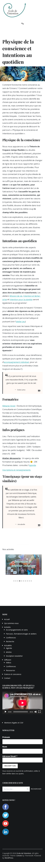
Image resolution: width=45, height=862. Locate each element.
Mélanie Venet (8, 406)
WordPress (9, 858)
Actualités (8, 645)
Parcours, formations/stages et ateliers (21, 634)
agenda (32, 465)
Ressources (10, 670)
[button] (14, 581)
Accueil (7, 619)
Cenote (19, 855)
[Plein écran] (39, 712)
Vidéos (8, 662)
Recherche (10, 641)
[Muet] (35, 712)
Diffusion (7, 660)
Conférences (11, 637)
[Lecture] (5, 712)
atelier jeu (20, 321)
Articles (9, 652)
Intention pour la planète (21, 299)
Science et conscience (12, 674)
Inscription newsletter (14, 656)
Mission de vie (16, 296)
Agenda (9, 648)
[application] (22, 703)
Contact (7, 678)
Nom (4, 746)
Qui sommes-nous (11, 623)
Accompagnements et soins (17, 630)
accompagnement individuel (16, 362)
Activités (7, 627)
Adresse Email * (9, 756)
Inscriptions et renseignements (16, 470)
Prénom (6, 737)
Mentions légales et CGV (13, 723)
